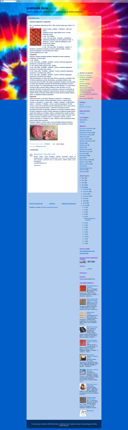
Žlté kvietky (90, 410)
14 (85, 236)
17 (85, 229)
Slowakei (82, 122)
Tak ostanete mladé (85, 159)
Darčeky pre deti (84, 130)
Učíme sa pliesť (84, 161)
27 (85, 207)
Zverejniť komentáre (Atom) (49, 207)
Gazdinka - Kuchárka (86, 77)
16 (85, 232)
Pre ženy (82, 113)
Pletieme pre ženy (85, 151)
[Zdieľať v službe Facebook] (62, 144)
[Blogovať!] (58, 144)
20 (85, 222)
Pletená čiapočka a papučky (89, 219)
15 (85, 234)
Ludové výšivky (84, 139)
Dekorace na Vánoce (85, 106)
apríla (85, 203)
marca (85, 205)
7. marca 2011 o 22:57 (49, 154)
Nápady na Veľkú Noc (86, 141)
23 (85, 214)
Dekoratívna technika (86, 132)
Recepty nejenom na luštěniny (89, 94)
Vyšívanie (82, 171)
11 (85, 241)
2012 (83, 182)
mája (84, 200)
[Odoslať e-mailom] (57, 144)
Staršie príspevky (69, 204)
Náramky (82, 143)
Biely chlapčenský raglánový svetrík (92, 299)
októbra (85, 194)
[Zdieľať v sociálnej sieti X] (60, 144)
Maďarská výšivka (92, 327)
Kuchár (82, 81)
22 (85, 216)
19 (85, 225)
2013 (83, 180)
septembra (86, 196)
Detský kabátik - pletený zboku (91, 398)
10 (85, 243)
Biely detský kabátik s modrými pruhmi (92, 356)
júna (84, 198)
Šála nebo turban (92, 384)
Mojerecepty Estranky (86, 87)
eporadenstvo (38, 154)
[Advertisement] (52, 197)
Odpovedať (37, 165)
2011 (83, 185)
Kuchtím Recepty (85, 79)
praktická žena (37, 8)
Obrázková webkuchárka (87, 90)
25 (85, 209)
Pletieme (82, 147)
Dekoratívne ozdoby (86, 134)
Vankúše (82, 166)
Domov (52, 204)
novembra (86, 191)
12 (85, 239)
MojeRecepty (83, 85)
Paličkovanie (83, 145)
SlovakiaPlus (83, 120)
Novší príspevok (36, 204)
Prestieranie (83, 155)
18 (85, 227)
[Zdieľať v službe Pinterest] (63, 144)
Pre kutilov (83, 153)
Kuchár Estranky (85, 83)
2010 (83, 187)
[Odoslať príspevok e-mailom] (53, 144)
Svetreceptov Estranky (86, 98)
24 (85, 212)
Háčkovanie (83, 136)
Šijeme (82, 157)
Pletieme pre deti (41, 146)
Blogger (66, 425)
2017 (83, 178)
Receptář (82, 96)
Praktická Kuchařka (85, 92)
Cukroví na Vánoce (85, 75)
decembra (86, 189)
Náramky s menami (92, 369)
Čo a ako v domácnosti (86, 128)
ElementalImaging (86, 424)
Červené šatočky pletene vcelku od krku (92, 342)
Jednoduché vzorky (90, 313)
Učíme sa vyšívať (85, 164)
